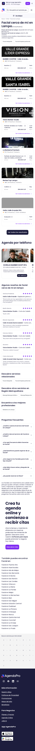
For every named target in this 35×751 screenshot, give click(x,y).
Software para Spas (20, 537)
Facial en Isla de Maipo (10, 570)
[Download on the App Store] (9, 733)
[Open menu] (31, 10)
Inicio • (4, 19)
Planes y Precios (8, 714)
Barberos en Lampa (8, 409)
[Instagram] (4, 681)
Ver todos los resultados (17, 232)
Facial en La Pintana (9, 609)
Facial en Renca (8, 614)
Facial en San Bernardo (10, 573)
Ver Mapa (18, 16)
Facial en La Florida (9, 590)
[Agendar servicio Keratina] (15, 67)
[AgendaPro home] (3, 10)
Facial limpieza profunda (22, 41)
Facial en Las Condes (9, 581)
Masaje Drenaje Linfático (10, 395)
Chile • (8, 19)
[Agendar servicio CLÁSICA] (15, 188)
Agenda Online (7, 718)
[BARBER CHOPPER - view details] (17, 51)
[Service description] (10, 65)
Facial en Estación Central (11, 603)
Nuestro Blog (6, 692)
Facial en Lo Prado (8, 628)
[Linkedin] (13, 681)
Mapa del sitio (7, 701)
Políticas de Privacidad (10, 695)
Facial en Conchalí (9, 620)
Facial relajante (7, 41)
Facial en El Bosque (9, 612)
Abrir (27, 3)
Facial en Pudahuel (9, 606)
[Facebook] (8, 681)
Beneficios (5, 705)
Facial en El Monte (8, 576)
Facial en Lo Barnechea (10, 595)
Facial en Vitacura (8, 584)
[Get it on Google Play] (9, 738)
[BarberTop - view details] (17, 173)
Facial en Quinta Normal (11, 617)
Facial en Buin (7, 598)
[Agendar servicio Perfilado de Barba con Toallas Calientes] (15, 128)
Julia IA (4, 721)
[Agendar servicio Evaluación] (15, 218)
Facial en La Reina (8, 587)
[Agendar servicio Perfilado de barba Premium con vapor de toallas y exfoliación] (15, 158)
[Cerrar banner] (32, 3)
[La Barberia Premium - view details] (17, 142)
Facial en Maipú (7, 592)
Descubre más (12, 547)
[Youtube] (18, 681)
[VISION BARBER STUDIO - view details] (17, 112)
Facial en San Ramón (9, 578)
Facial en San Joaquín (10, 626)
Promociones (7, 698)
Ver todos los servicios (22, 73)
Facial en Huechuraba (10, 567)
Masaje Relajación (26, 395)
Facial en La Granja (9, 623)
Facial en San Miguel (9, 601)
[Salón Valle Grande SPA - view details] (17, 203)
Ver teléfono (22, 275)
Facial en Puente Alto (10, 565)
